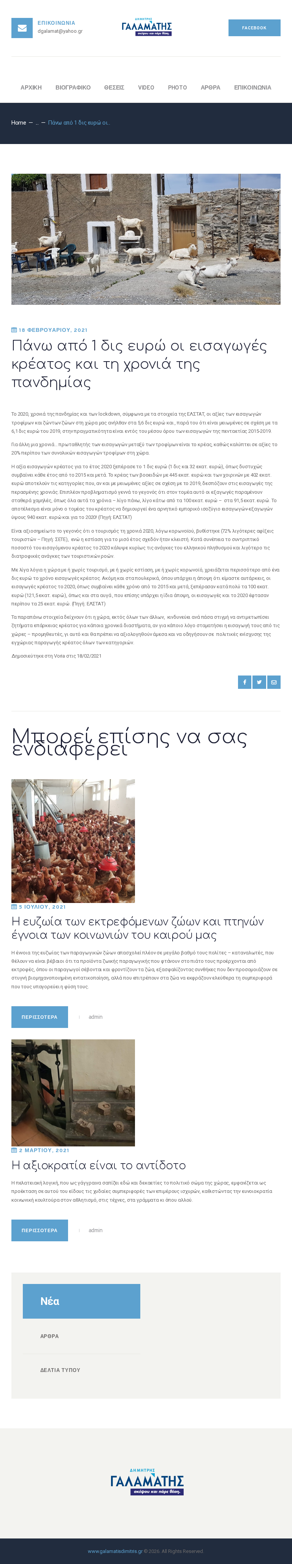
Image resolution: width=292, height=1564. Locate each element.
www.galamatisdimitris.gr (115, 1551)
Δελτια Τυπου (60, 1371)
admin (95, 1017)
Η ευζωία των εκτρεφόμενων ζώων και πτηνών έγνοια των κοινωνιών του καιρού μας (137, 928)
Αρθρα (49, 1337)
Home (18, 122)
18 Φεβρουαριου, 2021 (53, 330)
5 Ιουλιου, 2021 (42, 907)
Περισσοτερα (40, 1018)
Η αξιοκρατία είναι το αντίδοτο (98, 1166)
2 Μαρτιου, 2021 (44, 1151)
